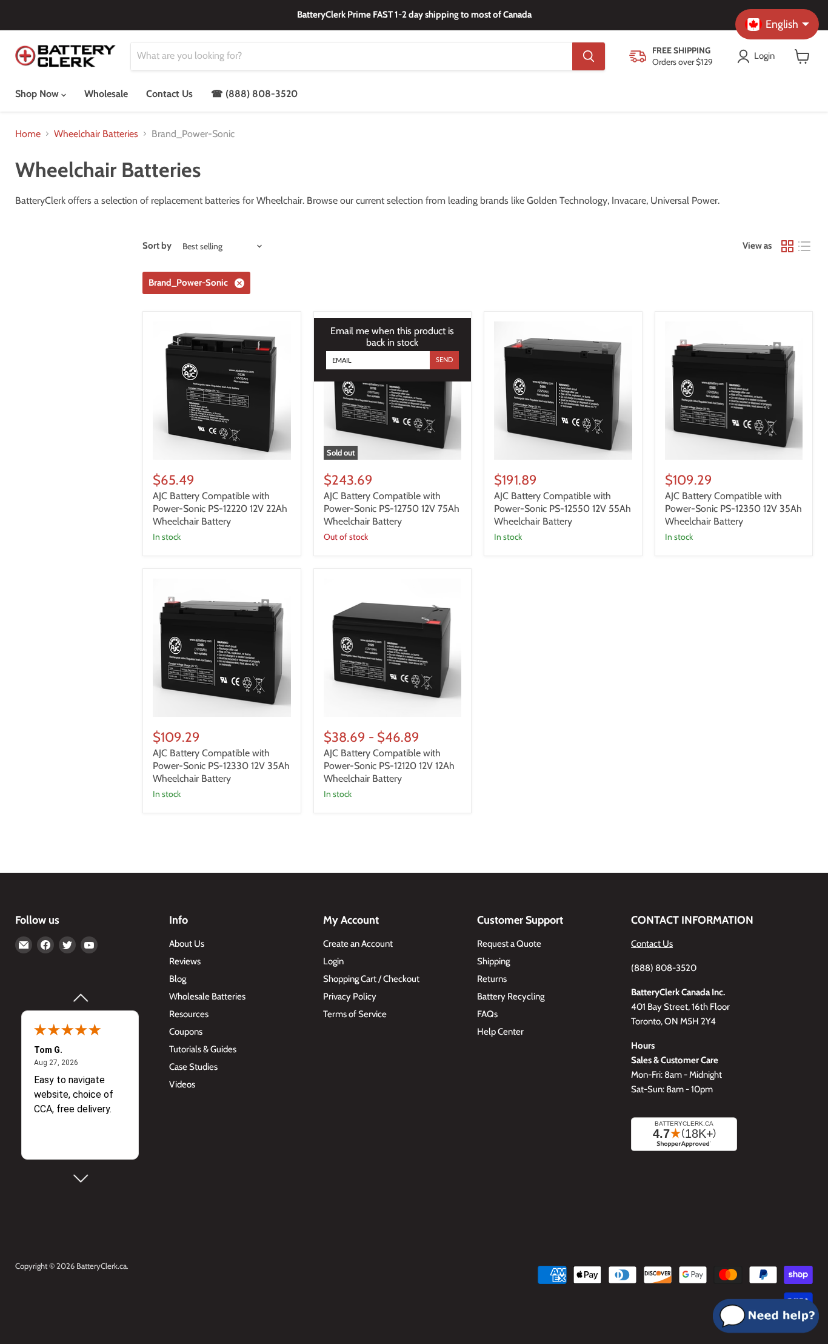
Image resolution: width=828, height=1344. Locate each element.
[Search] (588, 56)
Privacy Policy (349, 996)
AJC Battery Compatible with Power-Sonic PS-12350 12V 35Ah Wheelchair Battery (733, 508)
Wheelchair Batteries (96, 134)
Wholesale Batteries (207, 996)
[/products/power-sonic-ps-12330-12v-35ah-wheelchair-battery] (222, 648)
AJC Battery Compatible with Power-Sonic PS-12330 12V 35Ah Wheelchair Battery (221, 765)
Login (333, 961)
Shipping (493, 961)
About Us (186, 943)
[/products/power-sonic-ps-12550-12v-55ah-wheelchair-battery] (563, 390)
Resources (189, 1014)
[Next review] (80, 1178)
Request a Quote (509, 943)
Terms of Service (355, 1014)
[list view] (804, 246)
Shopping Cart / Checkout (371, 978)
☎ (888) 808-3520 (254, 93)
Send (444, 360)
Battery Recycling (510, 996)
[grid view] (787, 246)
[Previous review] (80, 997)
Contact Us (169, 93)
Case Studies (193, 1066)
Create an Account (358, 943)
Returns (492, 978)
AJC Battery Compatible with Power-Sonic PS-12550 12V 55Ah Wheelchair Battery (562, 508)
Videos (182, 1084)
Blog (177, 978)
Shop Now (38, 93)
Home (28, 134)
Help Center (500, 1031)
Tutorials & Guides (202, 1049)
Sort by (157, 246)
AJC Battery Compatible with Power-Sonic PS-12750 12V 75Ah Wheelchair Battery (391, 508)
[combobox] (351, 56)
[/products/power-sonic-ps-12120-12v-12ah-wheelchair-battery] (393, 648)
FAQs (487, 1014)
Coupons (185, 1031)
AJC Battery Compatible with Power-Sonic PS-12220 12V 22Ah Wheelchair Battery (220, 508)
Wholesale (106, 93)
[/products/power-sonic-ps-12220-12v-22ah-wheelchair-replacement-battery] (222, 390)
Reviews (185, 961)
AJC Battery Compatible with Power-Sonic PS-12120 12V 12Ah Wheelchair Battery (389, 765)
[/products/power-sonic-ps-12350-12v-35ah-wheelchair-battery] (734, 390)
